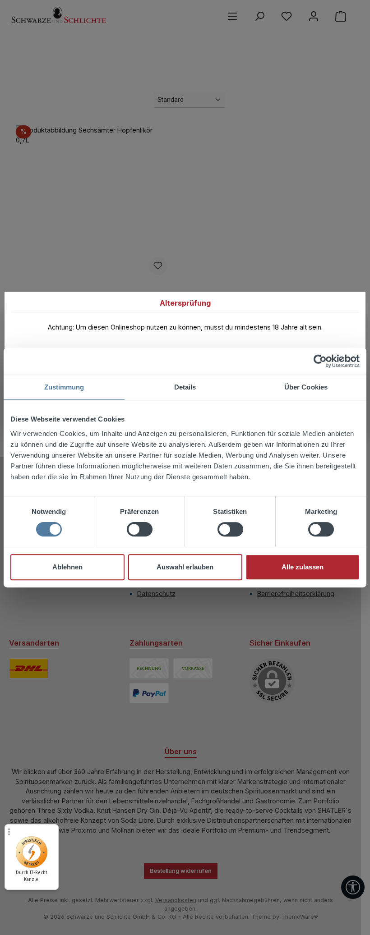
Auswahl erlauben (185, 567)
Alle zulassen (303, 567)
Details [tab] (185, 387)
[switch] (140, 529)
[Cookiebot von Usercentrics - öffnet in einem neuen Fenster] (320, 361)
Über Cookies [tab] (306, 387)
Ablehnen (67, 567)
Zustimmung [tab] (64, 387)
